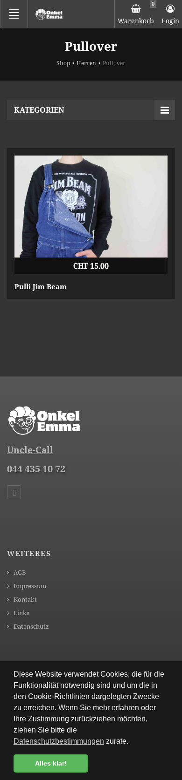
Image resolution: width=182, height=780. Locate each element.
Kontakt (24, 600)
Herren (86, 63)
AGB (19, 573)
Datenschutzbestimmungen (59, 741)
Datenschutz (30, 627)
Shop (63, 63)
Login (170, 20)
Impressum (29, 586)
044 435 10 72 (36, 468)
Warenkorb (136, 12)
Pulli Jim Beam (40, 286)
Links (20, 613)
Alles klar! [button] (51, 763)
